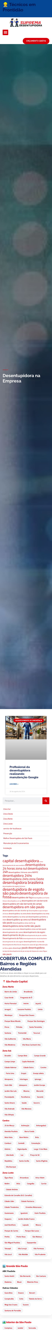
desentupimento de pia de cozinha (36, 935)
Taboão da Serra (35, 1298)
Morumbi (39, 1091)
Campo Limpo (10, 1061)
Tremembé (22, 1033)
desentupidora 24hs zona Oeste (23, 879)
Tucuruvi (36, 1033)
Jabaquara (23, 1085)
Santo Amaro (10, 1102)
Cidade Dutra (28, 1067)
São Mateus (37, 1236)
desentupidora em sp (14, 901)
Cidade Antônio (12, 1189)
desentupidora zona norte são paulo (21, 926)
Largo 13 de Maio (40, 1149)
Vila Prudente (40, 1254)
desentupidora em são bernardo (34, 900)
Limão (40, 1009)
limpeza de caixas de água (30, 945)
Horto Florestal (11, 1003)
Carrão (43, 1183)
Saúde (24, 1102)
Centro (5, 1120)
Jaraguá (8, 1009)
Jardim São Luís (11, 1091)
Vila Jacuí (8, 1254)
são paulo (7, 954)
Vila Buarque (11, 1166)
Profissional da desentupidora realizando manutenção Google (24, 772)
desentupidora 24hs (17, 875)
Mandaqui (8, 1015)
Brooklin (8, 1055)
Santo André (9, 1276)
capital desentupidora (21, 861)
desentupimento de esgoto (34, 932)
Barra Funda (29, 1131)
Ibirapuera (9, 1079)
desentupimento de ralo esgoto (13, 942)
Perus (7, 1027)
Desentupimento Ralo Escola (12, 945)
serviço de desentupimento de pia (13, 951)
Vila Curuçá (22, 1248)
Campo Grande (40, 1055)
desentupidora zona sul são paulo (33, 929)
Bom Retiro (23, 1137)
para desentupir (15, 948)
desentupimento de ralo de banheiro (35, 938)
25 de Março (9, 1125)
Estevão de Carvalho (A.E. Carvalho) (18, 1195)
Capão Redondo (28, 1061)
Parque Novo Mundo (13, 1021)
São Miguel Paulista (12, 1242)
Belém (7, 1183)
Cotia (21, 1298)
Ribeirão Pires (32, 1282)
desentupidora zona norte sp (24, 923)
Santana (8, 1033)
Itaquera (8, 1219)
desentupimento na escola (34, 941)
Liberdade (10, 1155)
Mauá (19, 1282)
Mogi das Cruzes (11, 1304)
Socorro (37, 1102)
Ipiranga (38, 1079)
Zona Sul (6, 1051)
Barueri (32, 1292)
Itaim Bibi (8, 1085)
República (8, 1160)
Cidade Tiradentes (12, 1207)
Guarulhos (8, 1292)
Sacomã (40, 1097)
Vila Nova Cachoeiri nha (31, 1044)
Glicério (7, 1149)
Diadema (8, 1282)
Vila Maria (27, 1038)
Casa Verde (9, 997)
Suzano (26, 1304)
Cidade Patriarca (27, 1201)
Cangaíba (30, 1183)
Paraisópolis (9, 1097)
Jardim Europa (39, 1085)
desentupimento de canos (13, 932)
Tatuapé (8, 1248)
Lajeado (26, 1224)
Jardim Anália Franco (26, 1219)
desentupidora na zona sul (17, 916)
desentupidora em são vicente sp (15, 910)
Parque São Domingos (36, 1021)
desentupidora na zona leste (20, 913)
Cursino (43, 1067)
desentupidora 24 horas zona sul (24, 866)
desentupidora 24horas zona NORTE (23, 872)
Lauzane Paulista (24, 1009)
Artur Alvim (39, 1177)
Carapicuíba (9, 1298)
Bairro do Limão (11, 991)
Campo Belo (22, 1055)
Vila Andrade (10, 1108)
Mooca (38, 1224)
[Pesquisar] (45, 800)
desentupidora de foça (22, 897)
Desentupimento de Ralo (13, 938)
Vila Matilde (23, 1254)
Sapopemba (31, 1242)
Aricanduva (24, 1177)
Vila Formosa (39, 1248)
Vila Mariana (26, 1108)
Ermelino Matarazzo (33, 1207)
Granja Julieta (38, 1073)
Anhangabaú (41, 1125)
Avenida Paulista (11, 1131)
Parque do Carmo (11, 1230)
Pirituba (19, 1027)
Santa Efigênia (41, 1160)
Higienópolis (22, 1149)
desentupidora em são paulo (23, 907)
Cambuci (8, 1143)
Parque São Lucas (32, 1230)
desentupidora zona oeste (11, 929)
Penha (7, 1236)
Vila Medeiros (10, 1044)
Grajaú (23, 1073)
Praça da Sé (35, 1155)
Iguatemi (24, 1213)
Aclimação (25, 1125)
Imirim (26, 1003)
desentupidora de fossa (25, 895)
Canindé (21, 1143)
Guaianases (9, 1213)
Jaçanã (38, 1003)
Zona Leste (8, 1173)
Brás (37, 1137)
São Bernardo (25, 1276)
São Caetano (41, 1276)
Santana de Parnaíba (13, 1310)
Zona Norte (8, 987)
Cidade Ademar (11, 1067)
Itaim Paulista (40, 1213)
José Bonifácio (10, 1224)
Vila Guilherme (10, 1038)
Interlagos (24, 1079)
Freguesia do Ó (26, 997)
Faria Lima (10, 1073)
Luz (22, 1155)
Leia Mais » (14, 784)
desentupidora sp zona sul (19, 919)
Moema (26, 1091)
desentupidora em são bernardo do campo (22, 903)
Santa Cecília (24, 1160)
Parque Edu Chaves (26, 1015)
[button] (5, 32)
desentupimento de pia (13, 935)
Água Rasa (9, 1177)
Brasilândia (28, 991)
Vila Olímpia (9, 1114)
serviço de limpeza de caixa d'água (36, 951)
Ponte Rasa (21, 1236)
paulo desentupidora (33, 948)
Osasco (21, 1292)
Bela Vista (8, 1137)
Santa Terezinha (35, 1027)
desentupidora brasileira (23, 882)
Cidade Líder (9, 1201)
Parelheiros (25, 1097)
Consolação (35, 1143)
